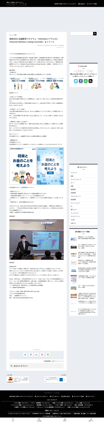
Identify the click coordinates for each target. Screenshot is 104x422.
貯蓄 (72, 186)
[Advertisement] (52, 18)
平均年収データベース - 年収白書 (41, 413)
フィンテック (74, 213)
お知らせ (73, 223)
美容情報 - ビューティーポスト (45, 405)
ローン (73, 182)
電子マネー (74, 209)
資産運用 (73, 189)
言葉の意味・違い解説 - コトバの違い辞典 (85, 413)
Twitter (76, 83)
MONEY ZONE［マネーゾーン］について (65, 3)
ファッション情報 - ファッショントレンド (23, 405)
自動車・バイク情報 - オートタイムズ (24, 407)
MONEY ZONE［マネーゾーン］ (54, 416)
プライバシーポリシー (42, 396)
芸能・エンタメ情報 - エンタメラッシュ (63, 403)
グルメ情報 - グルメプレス (21, 403)
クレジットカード (76, 179)
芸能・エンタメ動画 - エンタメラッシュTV (79, 407)
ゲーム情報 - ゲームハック (83, 403)
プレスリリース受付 (92, 3)
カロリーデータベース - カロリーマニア (19, 413)
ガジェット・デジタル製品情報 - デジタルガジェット (51, 407)
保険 (53, 361)
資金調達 (73, 199)
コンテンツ (74, 172)
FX (71, 206)
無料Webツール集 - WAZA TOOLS (62, 413)
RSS (90, 83)
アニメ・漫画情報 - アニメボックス (41, 403)
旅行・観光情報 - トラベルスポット (84, 405)
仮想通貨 (73, 193)
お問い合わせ (81, 3)
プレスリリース (59, 361)
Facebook (81, 83)
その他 (73, 219)
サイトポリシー (55, 396)
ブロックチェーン (76, 196)
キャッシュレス (75, 203)
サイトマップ (90, 396)
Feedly (85, 83)
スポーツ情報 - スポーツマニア (64, 405)
